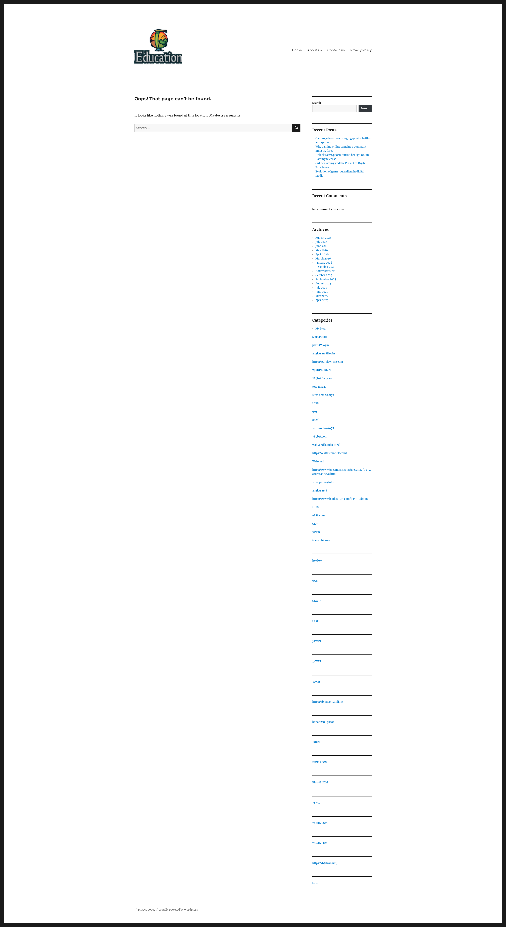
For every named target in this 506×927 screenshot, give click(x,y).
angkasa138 (319, 490)
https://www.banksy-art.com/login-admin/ (340, 499)
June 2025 (321, 292)
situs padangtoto (322, 482)
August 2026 (323, 238)
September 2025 (325, 279)
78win (316, 802)
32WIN (316, 641)
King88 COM (320, 782)
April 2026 (322, 254)
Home (297, 50)
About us (314, 50)
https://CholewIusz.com (327, 362)
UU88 (315, 621)
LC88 (315, 403)
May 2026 (321, 250)
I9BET (316, 742)
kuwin (316, 883)
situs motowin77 (323, 428)
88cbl (315, 420)
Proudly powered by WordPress (178, 909)
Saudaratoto (320, 337)
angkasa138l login (323, 353)
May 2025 (321, 296)
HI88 (315, 507)
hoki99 (317, 560)
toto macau (319, 386)
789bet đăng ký (322, 378)
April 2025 (322, 300)
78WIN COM (320, 823)
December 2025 (325, 267)
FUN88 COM (320, 762)
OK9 (315, 524)
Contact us (336, 50)
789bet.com (319, 436)
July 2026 (321, 242)
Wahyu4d (318, 461)
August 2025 (323, 283)
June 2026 (321, 246)
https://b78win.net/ (325, 863)
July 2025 (321, 287)
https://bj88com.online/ (327, 702)
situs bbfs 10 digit (323, 395)
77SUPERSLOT (321, 370)
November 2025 (325, 271)
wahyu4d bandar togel (326, 445)
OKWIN (316, 601)
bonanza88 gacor (323, 722)
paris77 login (320, 345)
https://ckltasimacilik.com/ (329, 453)
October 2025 (323, 275)
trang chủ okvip (322, 540)
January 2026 (323, 262)
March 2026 (323, 258)
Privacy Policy (361, 50)
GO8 (315, 580)
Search (316, 103)
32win (316, 532)
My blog (320, 328)
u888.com (318, 515)
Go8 (314, 411)
